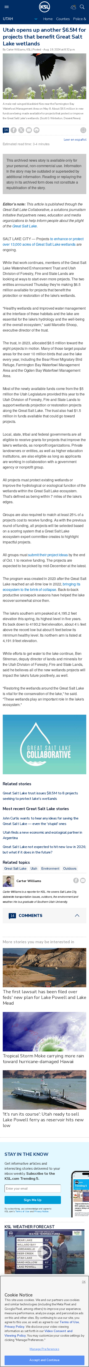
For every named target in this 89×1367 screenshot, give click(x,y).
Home (48, 18)
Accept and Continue (44, 1360)
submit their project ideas (48, 554)
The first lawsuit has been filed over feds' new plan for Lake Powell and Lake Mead (44, 997)
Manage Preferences (44, 1349)
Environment (50, 868)
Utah (34, 868)
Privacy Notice (41, 1211)
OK (84, 1282)
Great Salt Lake (24, 226)
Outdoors (69, 868)
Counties (63, 18)
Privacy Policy (14, 1327)
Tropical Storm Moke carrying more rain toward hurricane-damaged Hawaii (43, 1059)
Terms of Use (22, 1211)
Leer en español (75, 139)
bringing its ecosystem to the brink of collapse (41, 586)
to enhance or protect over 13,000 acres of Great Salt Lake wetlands (43, 241)
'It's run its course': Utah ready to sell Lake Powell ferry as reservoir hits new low (43, 1120)
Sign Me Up (33, 1200)
